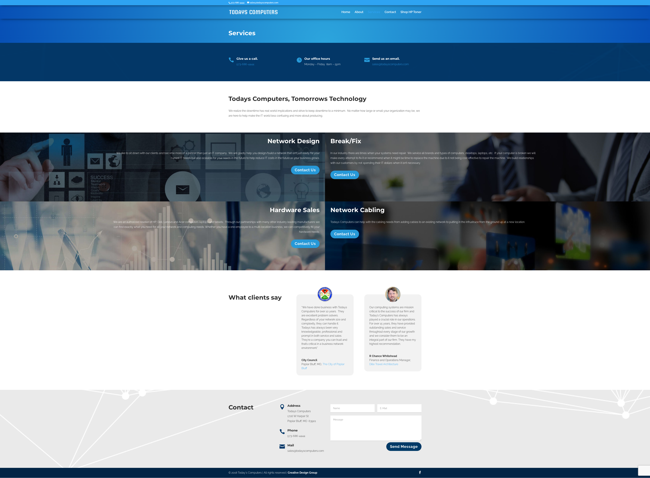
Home (345, 12)
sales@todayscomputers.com (390, 64)
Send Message (404, 446)
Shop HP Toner (410, 12)
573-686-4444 (245, 64)
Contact (390, 12)
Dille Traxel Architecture (383, 364)
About (359, 12)
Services (374, 12)
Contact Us (305, 170)
